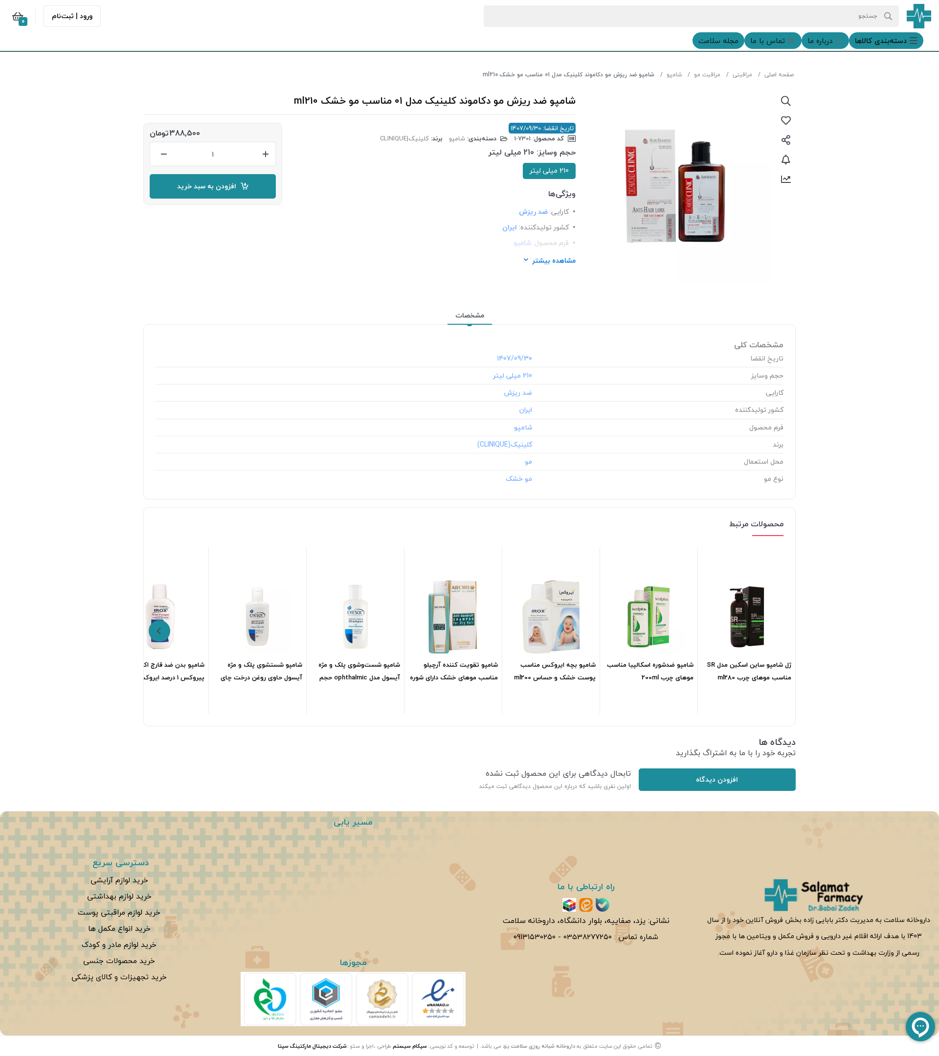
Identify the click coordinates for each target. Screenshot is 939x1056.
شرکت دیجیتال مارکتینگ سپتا (312, 1046)
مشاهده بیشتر (554, 260)
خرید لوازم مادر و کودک (119, 944)
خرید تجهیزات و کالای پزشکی (119, 976)
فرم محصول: (551, 243)
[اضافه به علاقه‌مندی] (786, 120)
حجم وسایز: (556, 152)
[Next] (159, 631)
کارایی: (559, 211)
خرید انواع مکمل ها (119, 928)
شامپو (674, 74)
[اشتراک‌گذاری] (786, 140)
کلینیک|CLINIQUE (404, 138)
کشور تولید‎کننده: (544, 227)
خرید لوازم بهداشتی (119, 896)
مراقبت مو (707, 74)
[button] (886, 40)
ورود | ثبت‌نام (72, 16)
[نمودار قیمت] (786, 179)
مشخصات (469, 315)
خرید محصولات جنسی (119, 960)
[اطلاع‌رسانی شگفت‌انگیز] (786, 159)
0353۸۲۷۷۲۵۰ (587, 936)
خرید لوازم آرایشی (119, 880)
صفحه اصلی (779, 74)
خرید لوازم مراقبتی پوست (119, 912)
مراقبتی (742, 74)
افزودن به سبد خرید (208, 186)
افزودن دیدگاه (717, 779)
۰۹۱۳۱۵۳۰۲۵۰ (535, 936)
